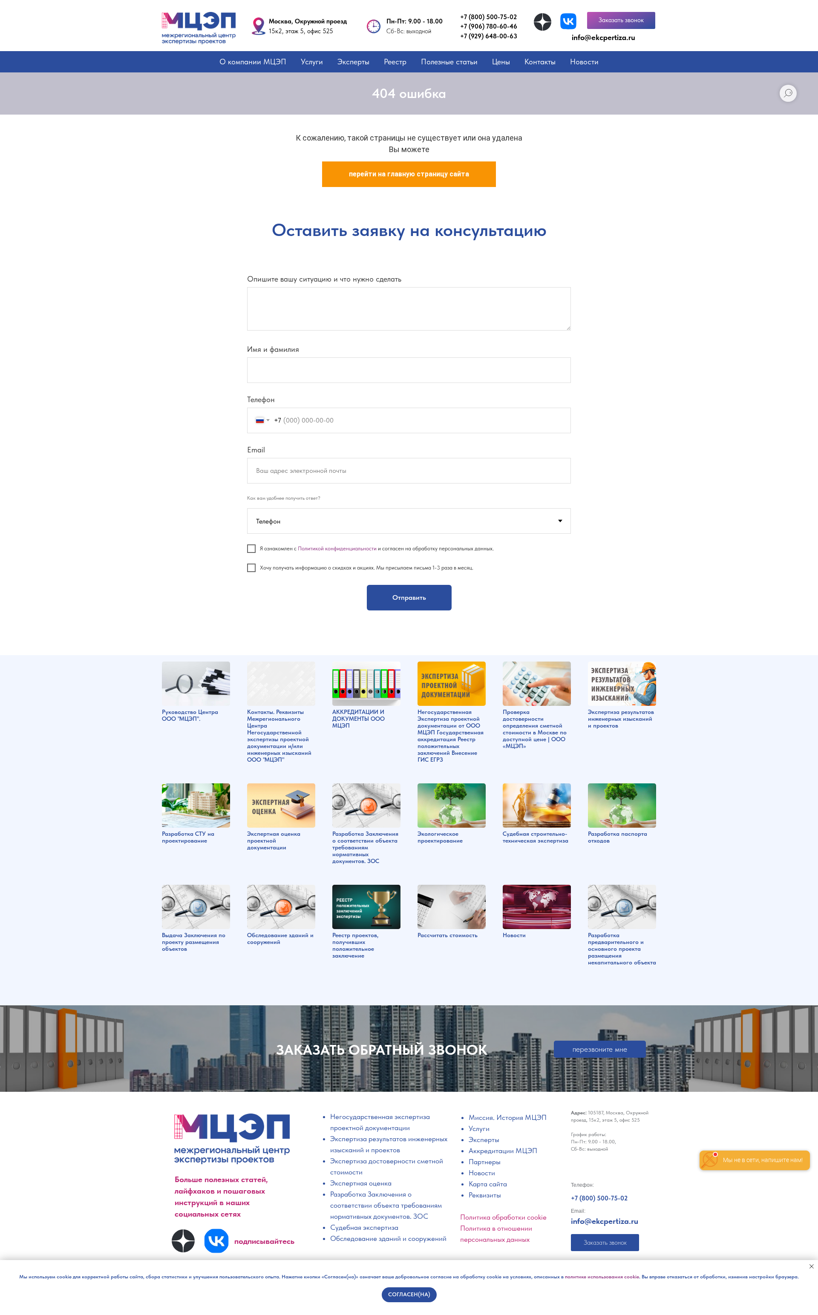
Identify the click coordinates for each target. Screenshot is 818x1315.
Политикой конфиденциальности (337, 548)
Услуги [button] (312, 61)
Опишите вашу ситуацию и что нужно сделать (324, 278)
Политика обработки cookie (503, 1217)
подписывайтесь (264, 1241)
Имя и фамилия (273, 349)
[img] (542, 22)
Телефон (261, 399)
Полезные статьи (449, 61)
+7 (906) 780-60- (485, 26)
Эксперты (353, 61)
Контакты (540, 61)
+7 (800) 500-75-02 (488, 17)
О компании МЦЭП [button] (252, 61)
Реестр (395, 61)
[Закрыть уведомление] (811, 1266)
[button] (621, 20)
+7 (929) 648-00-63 (488, 36)
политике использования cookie (602, 1277)
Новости (584, 61)
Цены (501, 61)
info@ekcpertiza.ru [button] (603, 37)
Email (256, 449)
